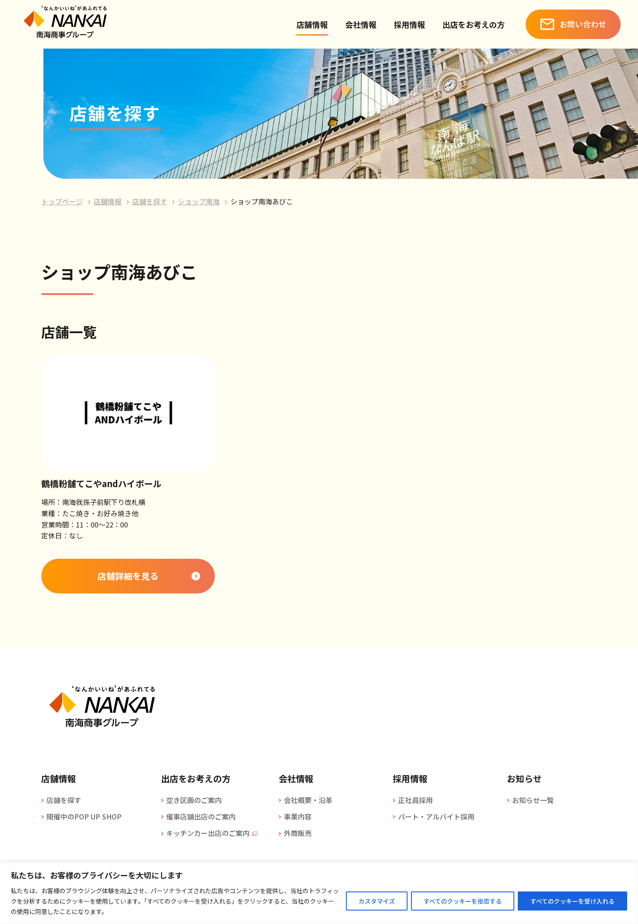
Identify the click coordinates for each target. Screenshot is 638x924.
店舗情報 (312, 24)
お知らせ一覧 (533, 800)
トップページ (62, 201)
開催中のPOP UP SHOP (84, 816)
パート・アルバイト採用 (436, 816)
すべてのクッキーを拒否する (463, 901)
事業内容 (298, 816)
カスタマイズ (376, 901)
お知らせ (524, 779)
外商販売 (298, 833)
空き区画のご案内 (194, 800)
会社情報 (360, 24)
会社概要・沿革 (308, 800)
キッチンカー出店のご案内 (208, 833)
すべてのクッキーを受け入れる (572, 901)
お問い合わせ (582, 23)
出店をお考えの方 (473, 24)
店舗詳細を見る (128, 576)
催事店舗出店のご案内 (201, 816)
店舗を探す (149, 201)
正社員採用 (415, 800)
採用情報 (409, 24)
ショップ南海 (199, 201)
